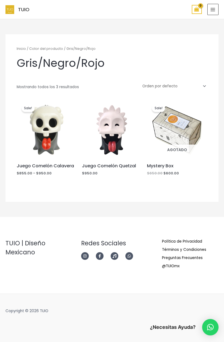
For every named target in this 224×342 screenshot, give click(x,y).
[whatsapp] (130, 256)
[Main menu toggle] (213, 9)
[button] (210, 327)
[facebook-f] (103, 256)
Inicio (21, 48)
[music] (117, 256)
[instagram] (88, 256)
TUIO (24, 9)
